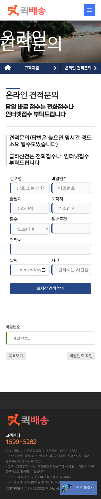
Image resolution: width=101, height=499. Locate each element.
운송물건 (59, 219)
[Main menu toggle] (90, 10)
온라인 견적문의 (78, 68)
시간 (55, 260)
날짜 (14, 260)
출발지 (16, 199)
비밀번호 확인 (81, 356)
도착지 (57, 199)
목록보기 (15, 356)
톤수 (14, 219)
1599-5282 (21, 442)
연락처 (16, 240)
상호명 (16, 178)
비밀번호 (59, 178)
